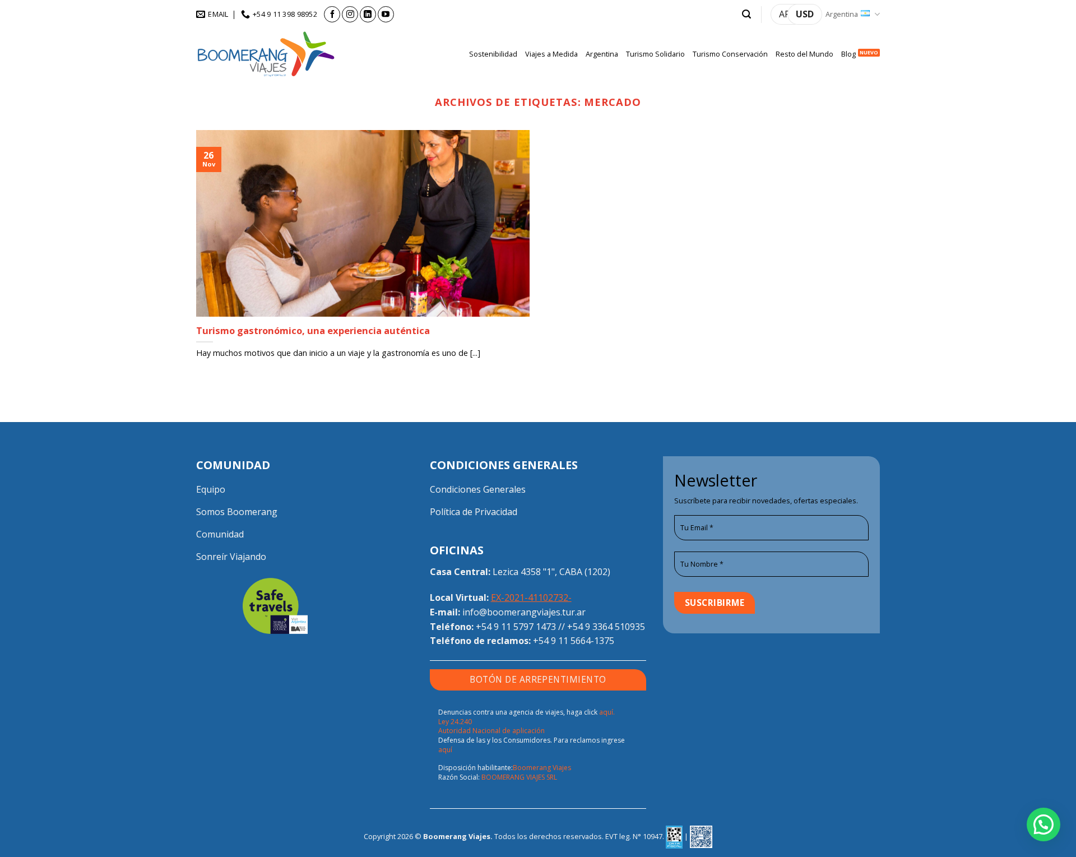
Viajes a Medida (551, 54)
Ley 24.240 (455, 721)
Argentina (841, 14)
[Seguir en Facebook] (332, 14)
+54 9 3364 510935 (606, 626)
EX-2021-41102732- (531, 597)
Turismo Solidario (655, 54)
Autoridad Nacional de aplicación (491, 730)
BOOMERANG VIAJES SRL (519, 777)
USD (805, 14)
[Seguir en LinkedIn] (368, 14)
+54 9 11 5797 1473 (516, 626)
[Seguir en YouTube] (386, 14)
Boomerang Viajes (542, 767)
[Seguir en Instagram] (350, 14)
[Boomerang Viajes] (266, 54)
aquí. (607, 712)
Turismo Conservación (730, 54)
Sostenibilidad (493, 54)
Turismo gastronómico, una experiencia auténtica (313, 331)
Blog (848, 54)
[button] (746, 14)
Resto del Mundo (804, 54)
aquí (445, 749)
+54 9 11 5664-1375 (573, 640)
